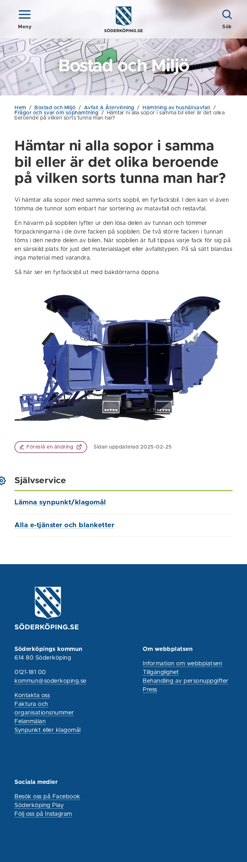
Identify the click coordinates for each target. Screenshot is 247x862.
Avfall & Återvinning (109, 107)
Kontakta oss (32, 695)
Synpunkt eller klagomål (47, 730)
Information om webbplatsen (182, 664)
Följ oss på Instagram (43, 814)
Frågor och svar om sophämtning (56, 112)
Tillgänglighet (161, 672)
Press (150, 690)
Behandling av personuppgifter (186, 681)
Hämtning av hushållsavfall (176, 107)
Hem (20, 107)
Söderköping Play (39, 805)
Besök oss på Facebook (47, 797)
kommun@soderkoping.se (50, 681)
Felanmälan (30, 721)
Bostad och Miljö (55, 107)
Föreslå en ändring (49, 446)
